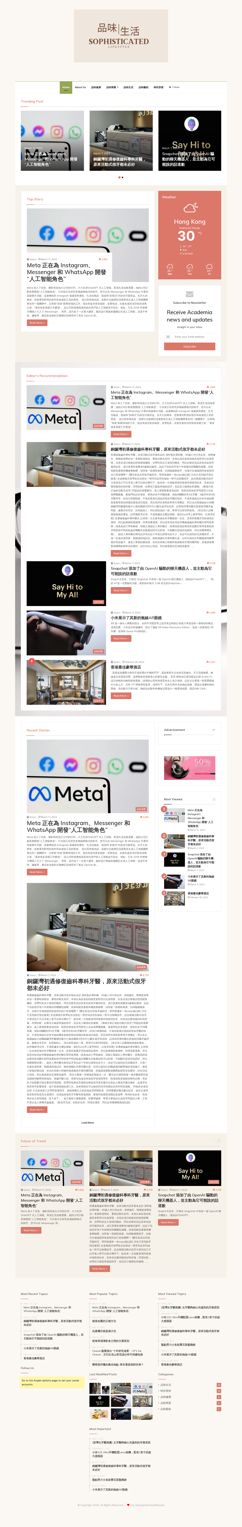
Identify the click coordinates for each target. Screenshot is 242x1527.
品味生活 (128, 87)
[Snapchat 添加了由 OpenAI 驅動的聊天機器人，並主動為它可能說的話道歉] (190, 141)
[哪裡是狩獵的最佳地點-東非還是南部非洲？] (143, 1414)
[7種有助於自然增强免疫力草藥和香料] (99, 1414)
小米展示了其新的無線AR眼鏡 (136, 617)
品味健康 (96, 87)
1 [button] (119, 177)
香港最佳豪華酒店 (126, 667)
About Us (80, 87)
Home (66, 87)
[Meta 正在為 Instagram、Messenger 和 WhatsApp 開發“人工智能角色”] (52, 141)
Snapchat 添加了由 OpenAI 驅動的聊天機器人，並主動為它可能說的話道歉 (188, 159)
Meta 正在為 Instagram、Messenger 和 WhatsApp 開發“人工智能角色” (51, 159)
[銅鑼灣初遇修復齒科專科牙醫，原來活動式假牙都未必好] (121, 141)
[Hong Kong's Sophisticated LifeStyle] (121, 35)
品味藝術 (143, 87)
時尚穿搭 (159, 87)
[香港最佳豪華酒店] (174, 898)
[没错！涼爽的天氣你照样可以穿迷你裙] (99, 1388)
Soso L (33, 259)
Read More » (37, 322)
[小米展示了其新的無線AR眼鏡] (174, 882)
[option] (52, 141)
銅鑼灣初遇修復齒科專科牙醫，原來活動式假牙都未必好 (158, 449)
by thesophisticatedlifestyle (148, 1505)
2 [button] (122, 177)
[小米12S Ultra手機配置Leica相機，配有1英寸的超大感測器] (121, 1414)
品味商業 (111, 87)
